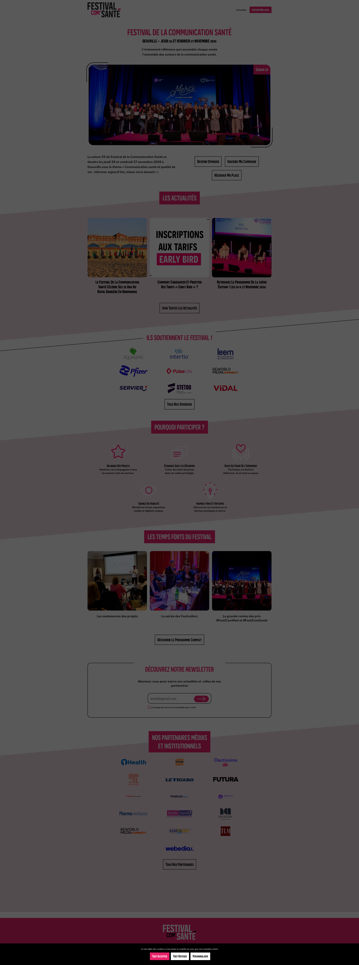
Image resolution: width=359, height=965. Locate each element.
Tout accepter (159, 956)
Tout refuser (180, 956)
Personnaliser (200, 956)
